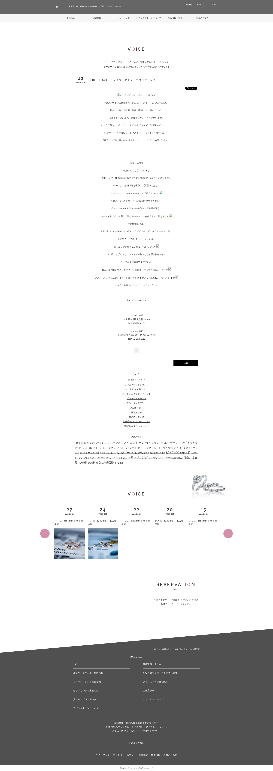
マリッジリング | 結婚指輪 (87, 681)
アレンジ (149, 443)
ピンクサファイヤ (157, 453)
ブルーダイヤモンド (136, 403)
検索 (186, 363)
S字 (93, 443)
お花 (101, 443)
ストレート (130, 447)
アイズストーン (133, 442)
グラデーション (81, 448)
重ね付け (118, 463)
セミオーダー (157, 448)
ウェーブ (158, 443)
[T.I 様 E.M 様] (136, 95)
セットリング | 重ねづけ (86, 690)
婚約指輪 (71, 18)
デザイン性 (93, 452)
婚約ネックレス (136, 417)
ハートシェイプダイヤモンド (136, 394)
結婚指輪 (97, 18)
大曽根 (82, 462)
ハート (103, 453)
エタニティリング (136, 380)
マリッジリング (138, 457)
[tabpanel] (69, 533)
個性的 (179, 458)
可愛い (187, 457)
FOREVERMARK (83, 443)
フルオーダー (136, 407)
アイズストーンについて (149, 18)
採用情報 (155, 755)
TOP (75, 664)
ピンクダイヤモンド (136, 398)
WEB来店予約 (159, 622)
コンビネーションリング (136, 384)
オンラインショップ (153, 699)
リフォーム (136, 412)
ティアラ (84, 453)
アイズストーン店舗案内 (155, 681)
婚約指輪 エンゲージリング (136, 421)
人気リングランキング (85, 699)
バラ (108, 453)
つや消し (118, 443)
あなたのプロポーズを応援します (160, 673)
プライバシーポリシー (124, 755)
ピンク (113, 452)
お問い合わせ (170, 755)
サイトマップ (103, 755)
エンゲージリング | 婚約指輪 (88, 673)
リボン (169, 458)
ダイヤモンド (171, 447)
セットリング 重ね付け (136, 389)
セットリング (123, 18)
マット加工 (121, 457)
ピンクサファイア (141, 453)
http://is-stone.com (136, 300)
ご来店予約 (149, 690)
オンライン (200, 5)
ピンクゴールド (125, 452)
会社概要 (143, 755)
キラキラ (192, 442)
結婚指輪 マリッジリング (136, 426)
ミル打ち (152, 457)
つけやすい (108, 443)
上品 (174, 458)
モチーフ (161, 458)
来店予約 (188, 5)
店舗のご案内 (202, 18)
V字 (97, 443)
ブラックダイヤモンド (87, 458)
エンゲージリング (175, 442)
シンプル (119, 447)
